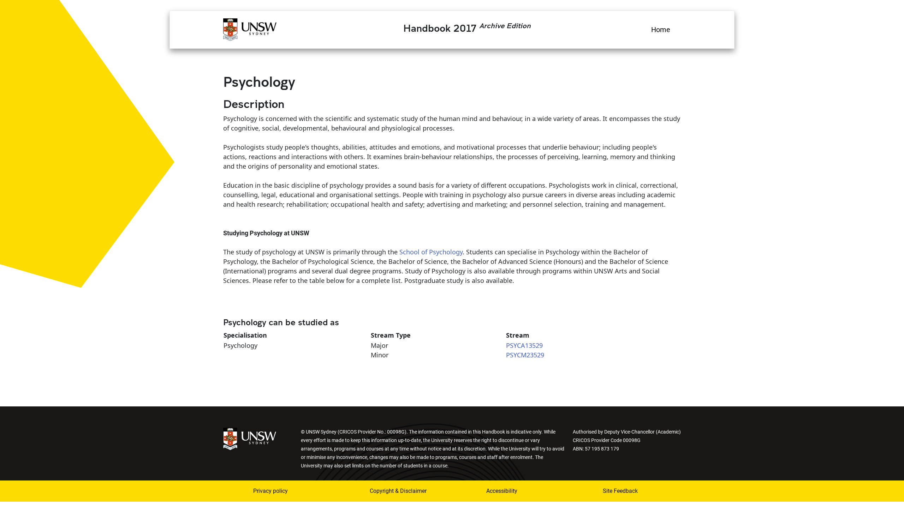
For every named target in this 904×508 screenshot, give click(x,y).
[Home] (249, 28)
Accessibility (501, 491)
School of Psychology (431, 252)
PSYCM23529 (525, 355)
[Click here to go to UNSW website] (249, 438)
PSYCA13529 (524, 345)
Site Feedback (620, 491)
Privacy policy (270, 491)
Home (660, 29)
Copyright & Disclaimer (398, 491)
